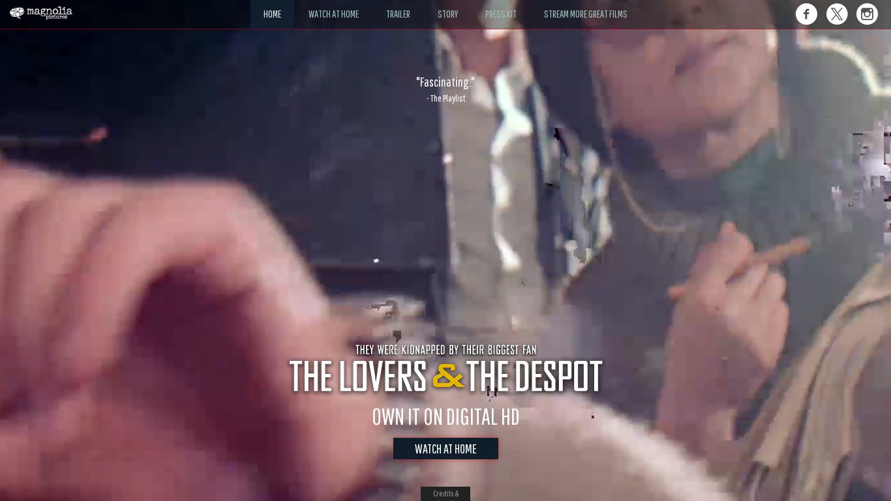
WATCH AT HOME (446, 448)
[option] (445, 89)
